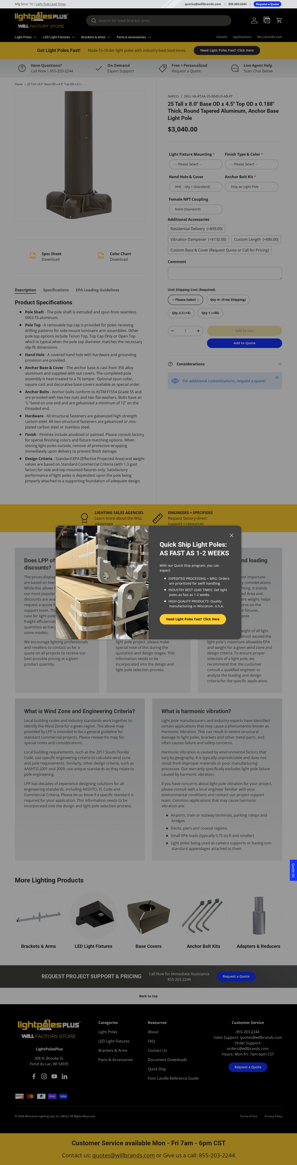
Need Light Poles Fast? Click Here (193, 619)
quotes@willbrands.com (203, 4)
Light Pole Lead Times (51, 4)
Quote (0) (293, 870)
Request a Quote (267, 4)
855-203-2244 (237, 4)
